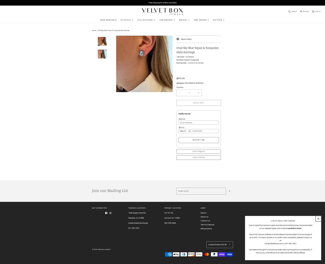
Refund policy (206, 229)
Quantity (179, 87)
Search (204, 213)
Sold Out (198, 103)
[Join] (229, 191)
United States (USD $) (217, 245)
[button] (102, 46)
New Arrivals (108, 20)
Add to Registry (198, 151)
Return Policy (186, 39)
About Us (204, 217)
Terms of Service (207, 225)
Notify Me (199, 140)
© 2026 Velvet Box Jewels (101, 249)
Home (94, 30)
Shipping (180, 83)
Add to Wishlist (199, 157)
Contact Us (205, 221)
